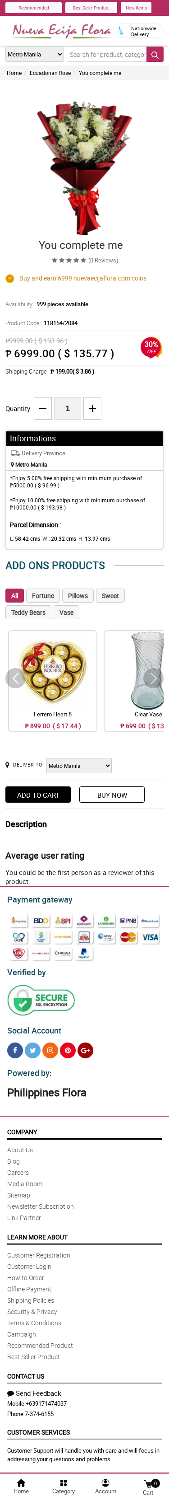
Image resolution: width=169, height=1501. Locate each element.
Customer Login (29, 1266)
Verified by (26, 972)
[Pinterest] (68, 1050)
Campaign (21, 1334)
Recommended (33, 8)
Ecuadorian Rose (50, 72)
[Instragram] (50, 1050)
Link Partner (24, 1217)
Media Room (24, 1183)
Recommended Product (40, 1345)
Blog (13, 1161)
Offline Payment (29, 1289)
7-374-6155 (39, 1414)
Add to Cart (38, 795)
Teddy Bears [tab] (28, 612)
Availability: (46, 304)
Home (14, 72)
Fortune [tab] (43, 595)
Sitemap (18, 1195)
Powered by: (29, 1072)
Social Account (34, 1030)
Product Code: (41, 323)
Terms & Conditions (34, 1323)
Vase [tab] (66, 612)
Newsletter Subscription (40, 1206)
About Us (20, 1150)
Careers (18, 1172)
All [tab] (14, 595)
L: (25, 538)
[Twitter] (33, 1050)
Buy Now (112, 795)
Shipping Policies (30, 1300)
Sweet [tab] (110, 595)
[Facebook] (15, 1050)
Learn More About (37, 1237)
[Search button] (155, 54)
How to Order (25, 1277)
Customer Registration (38, 1255)
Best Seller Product (91, 8)
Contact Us (25, 1376)
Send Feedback (38, 1393)
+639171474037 (46, 1403)
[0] (148, 1483)
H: (94, 538)
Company (22, 1131)
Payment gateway (40, 899)
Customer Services (38, 1432)
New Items (136, 8)
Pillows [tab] (78, 595)
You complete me (100, 72)
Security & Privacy (32, 1311)
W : (59, 538)
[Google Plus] (85, 1050)
